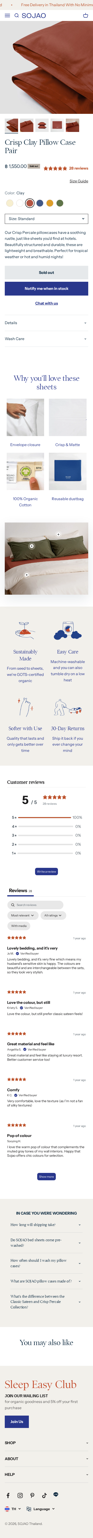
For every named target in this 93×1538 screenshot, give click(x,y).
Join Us (16, 1421)
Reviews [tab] (20, 890)
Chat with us (46, 303)
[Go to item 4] (57, 126)
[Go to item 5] (72, 126)
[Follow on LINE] (55, 1494)
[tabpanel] (46, 1042)
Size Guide (79, 181)
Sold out (46, 272)
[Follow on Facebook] (8, 1495)
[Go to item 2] (26, 126)
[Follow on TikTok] (44, 1495)
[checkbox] (18, 926)
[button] (46, 817)
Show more (46, 1176)
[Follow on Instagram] (20, 1495)
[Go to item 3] (42, 126)
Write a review (46, 871)
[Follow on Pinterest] (32, 1495)
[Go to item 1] (11, 126)
